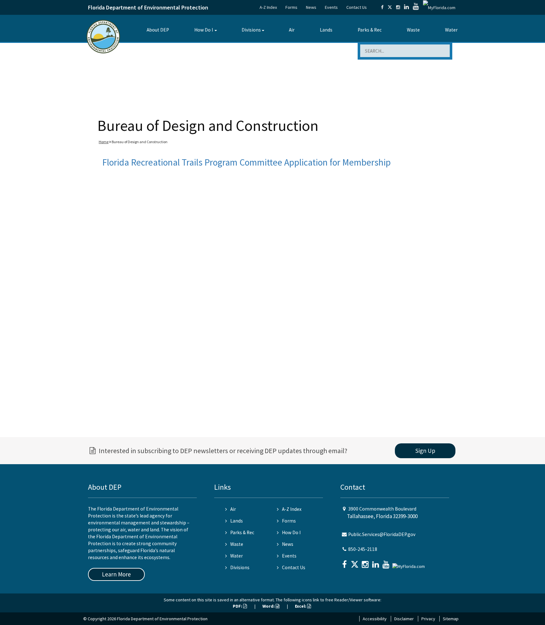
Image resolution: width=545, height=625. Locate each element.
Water (451, 30)
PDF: (238, 606)
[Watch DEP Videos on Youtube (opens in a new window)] (415, 7)
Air (292, 30)
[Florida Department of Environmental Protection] (103, 36)
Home (103, 141)
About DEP (158, 30)
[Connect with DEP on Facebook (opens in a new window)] (382, 7)
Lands (326, 30)
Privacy (428, 619)
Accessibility (375, 619)
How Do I (203, 30)
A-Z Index (268, 7)
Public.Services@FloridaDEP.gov (381, 534)
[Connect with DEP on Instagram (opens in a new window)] (398, 7)
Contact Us (356, 7)
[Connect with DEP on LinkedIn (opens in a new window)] (406, 7)
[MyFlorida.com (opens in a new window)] (439, 7)
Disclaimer (404, 619)
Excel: (301, 606)
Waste (413, 30)
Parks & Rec (370, 30)
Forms (291, 7)
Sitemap (451, 619)
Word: (269, 606)
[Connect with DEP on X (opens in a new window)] (390, 7)
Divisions (251, 30)
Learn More (116, 574)
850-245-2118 (362, 549)
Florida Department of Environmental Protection (148, 7)
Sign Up (425, 450)
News (311, 7)
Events (331, 7)
